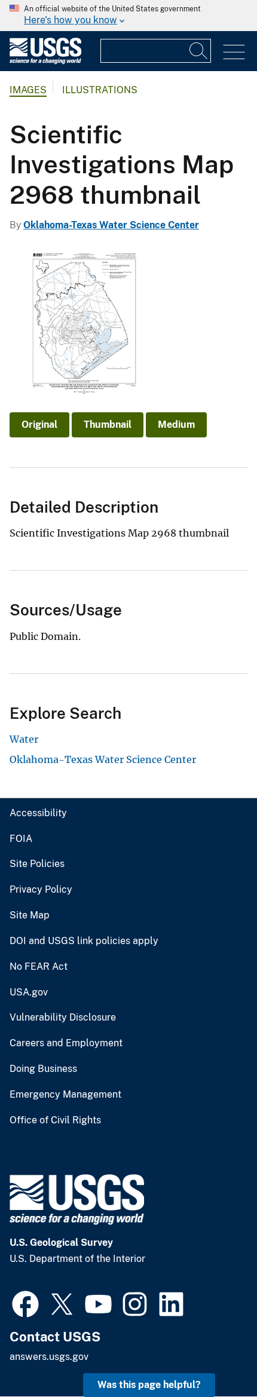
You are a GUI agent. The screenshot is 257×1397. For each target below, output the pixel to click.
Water (24, 739)
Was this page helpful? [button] (149, 1384)
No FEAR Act (39, 966)
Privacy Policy (41, 889)
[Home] (45, 61)
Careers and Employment (66, 1043)
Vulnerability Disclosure (63, 1017)
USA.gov (29, 992)
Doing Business (43, 1069)
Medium (176, 424)
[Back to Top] (213, 1353)
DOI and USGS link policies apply (84, 941)
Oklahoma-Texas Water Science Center (111, 225)
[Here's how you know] (128, 15)
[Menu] (234, 52)
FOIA (21, 839)
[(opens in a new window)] (25, 1302)
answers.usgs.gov (49, 1356)
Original (39, 424)
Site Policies (37, 864)
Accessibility (38, 813)
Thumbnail (107, 424)
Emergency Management (65, 1094)
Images (28, 90)
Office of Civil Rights (55, 1120)
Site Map (30, 915)
